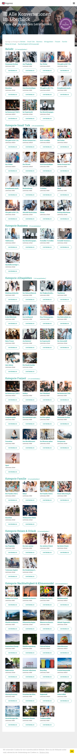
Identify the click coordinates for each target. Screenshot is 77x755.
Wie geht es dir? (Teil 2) (64, 64)
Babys (25, 493)
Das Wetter (43, 64)
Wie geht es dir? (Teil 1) (47, 88)
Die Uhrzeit (26, 164)
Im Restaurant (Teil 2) (64, 393)
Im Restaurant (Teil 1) (12, 112)
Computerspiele (10, 417)
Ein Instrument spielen (30, 417)
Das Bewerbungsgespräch (47, 112)
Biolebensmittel (62, 598)
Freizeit (57, 42)
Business (39, 42)
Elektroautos (9, 670)
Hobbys (25, 393)
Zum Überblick (12, 70)
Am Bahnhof (27, 341)
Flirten (42, 212)
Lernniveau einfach (45, 66)
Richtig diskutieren (63, 212)
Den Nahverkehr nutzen (64, 317)
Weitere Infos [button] (44, 752)
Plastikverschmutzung (12, 622)
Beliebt (22, 42)
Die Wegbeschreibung (47, 293)
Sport (7, 465)
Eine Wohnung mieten (47, 317)
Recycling (43, 670)
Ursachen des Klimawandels (30, 694)
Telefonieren (9, 241)
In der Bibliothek (10, 317)
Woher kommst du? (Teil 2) (64, 164)
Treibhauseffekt (45, 718)
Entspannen (61, 441)
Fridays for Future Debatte (47, 598)
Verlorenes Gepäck (11, 570)
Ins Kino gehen (45, 417)
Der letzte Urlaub (62, 546)
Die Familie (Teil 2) (46, 493)
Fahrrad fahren (45, 646)
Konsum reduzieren (29, 670)
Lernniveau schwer (62, 66)
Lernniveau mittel (10, 66)
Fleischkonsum (62, 646)
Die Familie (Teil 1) (11, 493)
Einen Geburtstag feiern (64, 493)
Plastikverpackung (29, 646)
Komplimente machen (64, 88)
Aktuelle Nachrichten (30, 212)
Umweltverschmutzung (30, 598)
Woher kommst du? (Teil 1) (30, 140)
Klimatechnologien (29, 622)
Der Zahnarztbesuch (29, 293)
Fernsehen (8, 441)
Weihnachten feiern (29, 517)
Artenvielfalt (61, 694)
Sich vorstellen (45, 140)
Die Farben (61, 140)
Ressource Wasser (29, 718)
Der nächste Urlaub (46, 546)
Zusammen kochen (11, 64)
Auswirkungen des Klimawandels (12, 718)
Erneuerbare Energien (12, 646)
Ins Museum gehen (46, 441)
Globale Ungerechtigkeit (64, 622)
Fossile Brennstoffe (63, 670)
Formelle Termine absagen (64, 241)
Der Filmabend (45, 393)
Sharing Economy (11, 694)
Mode (59, 188)
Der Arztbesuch (28, 317)
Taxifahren (61, 293)
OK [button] (72, 751)
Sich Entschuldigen (29, 88)
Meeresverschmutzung (47, 622)
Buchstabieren (27, 188)
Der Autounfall (62, 341)
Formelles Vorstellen (47, 241)
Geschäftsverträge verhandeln (12, 265)
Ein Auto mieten (28, 546)
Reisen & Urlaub (10, 44)
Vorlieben (43, 188)
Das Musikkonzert (29, 441)
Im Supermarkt (28, 112)
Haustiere (8, 88)
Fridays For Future (11, 598)
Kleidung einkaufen (12, 293)
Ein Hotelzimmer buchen (30, 570)
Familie (64, 42)
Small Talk (31, 42)
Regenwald (43, 694)
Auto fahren (9, 365)
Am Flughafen (27, 64)
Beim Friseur (9, 341)
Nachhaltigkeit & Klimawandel (28, 44)
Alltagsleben (48, 42)
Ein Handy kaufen (29, 365)
